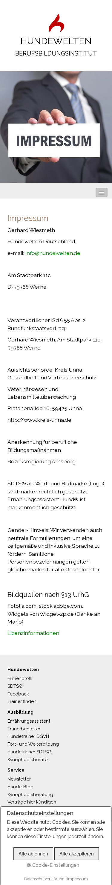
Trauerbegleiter (23, 729)
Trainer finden (21, 701)
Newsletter (19, 779)
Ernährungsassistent (28, 721)
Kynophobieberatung (30, 794)
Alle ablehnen (33, 853)
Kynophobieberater (28, 759)
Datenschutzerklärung (44, 878)
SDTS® (15, 686)
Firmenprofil (20, 678)
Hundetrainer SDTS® (29, 752)
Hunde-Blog (20, 786)
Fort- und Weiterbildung (33, 744)
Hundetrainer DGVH (28, 736)
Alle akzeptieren (76, 853)
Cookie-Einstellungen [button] (55, 865)
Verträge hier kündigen (31, 802)
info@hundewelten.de (52, 253)
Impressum (77, 878)
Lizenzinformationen (33, 633)
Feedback (18, 694)
